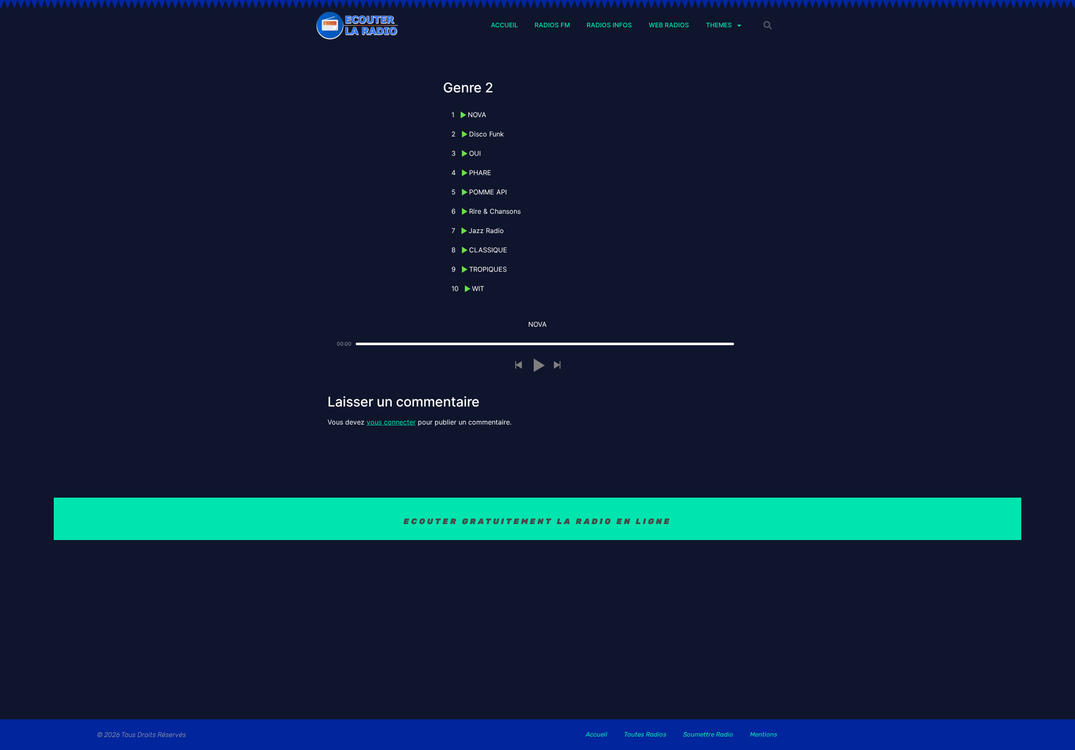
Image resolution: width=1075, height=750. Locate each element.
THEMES (719, 25)
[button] (767, 25)
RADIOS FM (552, 25)
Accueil (596, 734)
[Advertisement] (537, 624)
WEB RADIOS (669, 25)
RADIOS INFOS (609, 25)
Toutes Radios (645, 734)
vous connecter (391, 422)
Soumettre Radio (708, 734)
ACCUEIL (504, 25)
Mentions (763, 734)
